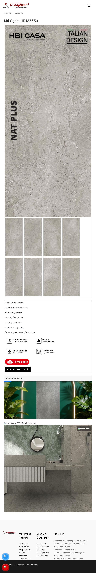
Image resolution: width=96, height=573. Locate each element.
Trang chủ (7, 13)
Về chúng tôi (24, 544)
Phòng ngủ (40, 550)
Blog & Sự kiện (24, 550)
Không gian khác (42, 553)
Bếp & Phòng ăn (42, 547)
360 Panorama (42, 556)
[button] (89, 400)
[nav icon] (89, 5)
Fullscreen (85, 428)
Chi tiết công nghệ (17, 369)
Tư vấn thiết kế (24, 559)
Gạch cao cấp (24, 547)
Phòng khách (41, 544)
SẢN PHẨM (19, 13)
